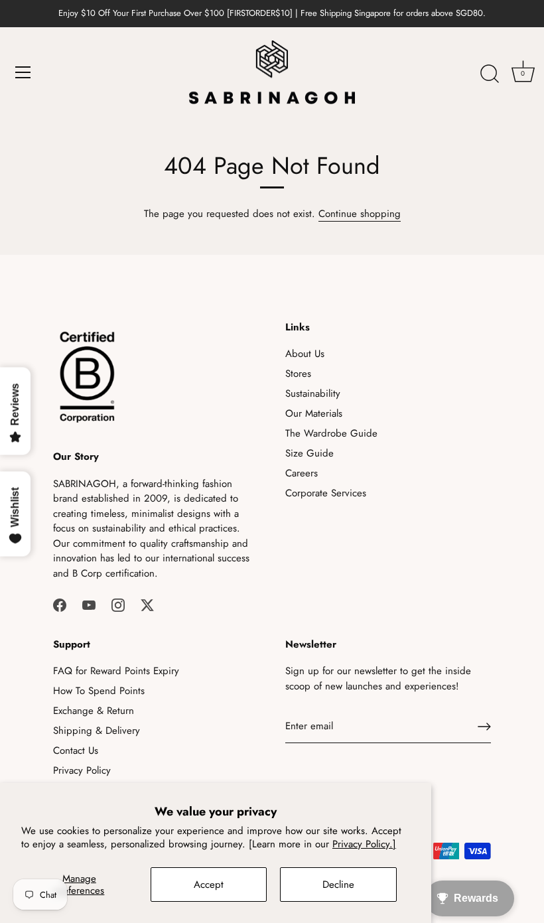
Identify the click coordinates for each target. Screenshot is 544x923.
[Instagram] (118, 604)
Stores (298, 373)
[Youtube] (89, 604)
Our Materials (313, 413)
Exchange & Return (93, 710)
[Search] (489, 74)
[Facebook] (59, 604)
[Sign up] (484, 726)
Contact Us (75, 750)
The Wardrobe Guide (331, 433)
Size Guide (309, 453)
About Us (304, 353)
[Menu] (23, 72)
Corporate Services (325, 493)
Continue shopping (359, 213)
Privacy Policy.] (364, 844)
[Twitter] (147, 604)
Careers (301, 473)
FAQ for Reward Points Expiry (116, 671)
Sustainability (312, 393)
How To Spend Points (99, 690)
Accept (209, 884)
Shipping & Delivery (96, 730)
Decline (338, 884)
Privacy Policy (82, 770)
